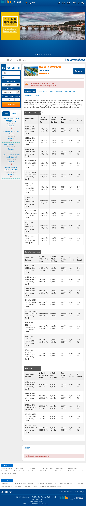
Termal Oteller (5, 471)
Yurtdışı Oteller (18, 468)
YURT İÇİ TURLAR (6, 486)
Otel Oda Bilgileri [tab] (56, 91)
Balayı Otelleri (72, 468)
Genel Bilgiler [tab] (42, 91)
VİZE (19, 68)
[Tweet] (11, 60)
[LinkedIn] (17, 60)
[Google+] (14, 60)
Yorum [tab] (37, 96)
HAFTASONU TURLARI (74, 484)
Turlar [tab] (14, 113)
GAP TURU (4, 484)
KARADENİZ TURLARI (61, 484)
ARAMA (33, 3)
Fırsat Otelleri (59, 468)
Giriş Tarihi (11, 81)
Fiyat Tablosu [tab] (30, 91)
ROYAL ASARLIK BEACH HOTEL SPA (11, 168)
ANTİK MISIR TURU (20, 484)
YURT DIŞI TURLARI (20, 486)
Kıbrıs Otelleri (32, 468)
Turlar (76, 491)
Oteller (69, 491)
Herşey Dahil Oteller (20, 471)
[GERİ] (26, 60)
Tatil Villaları (45, 471)
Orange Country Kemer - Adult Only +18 (11, 156)
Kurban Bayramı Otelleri (74, 471)
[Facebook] (8, 60)
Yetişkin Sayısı (11, 96)
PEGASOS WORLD (11, 144)
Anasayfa (62, 491)
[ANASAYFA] (26, 3)
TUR (9, 68)
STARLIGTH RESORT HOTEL (11, 132)
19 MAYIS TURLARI (47, 484)
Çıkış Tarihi (11, 89)
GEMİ (68, 3)
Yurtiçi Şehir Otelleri (47, 468)
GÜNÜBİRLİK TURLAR (34, 484)
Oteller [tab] (6, 113)
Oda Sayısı (5, 96)
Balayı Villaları (59, 471)
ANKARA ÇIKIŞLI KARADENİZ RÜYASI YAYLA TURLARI (34, 486)
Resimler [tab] (28, 96)
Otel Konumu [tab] (70, 91)
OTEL (3, 68)
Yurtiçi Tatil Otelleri (6, 468)
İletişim (82, 491)
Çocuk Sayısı (17, 96)
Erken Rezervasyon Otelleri (34, 471)
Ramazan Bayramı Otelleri (7, 473)
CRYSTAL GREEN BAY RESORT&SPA (11, 120)
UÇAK (74, 3)
